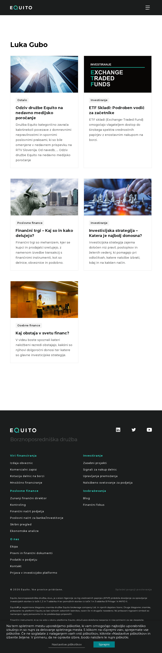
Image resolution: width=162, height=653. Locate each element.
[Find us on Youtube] (149, 431)
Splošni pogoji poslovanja (133, 589)
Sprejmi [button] (104, 644)
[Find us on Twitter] (133, 431)
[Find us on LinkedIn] (118, 431)
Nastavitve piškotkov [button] (67, 644)
